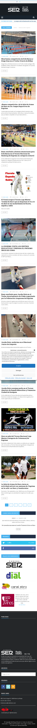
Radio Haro (5, 56)
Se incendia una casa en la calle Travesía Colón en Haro (18, 525)
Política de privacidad (20, 378)
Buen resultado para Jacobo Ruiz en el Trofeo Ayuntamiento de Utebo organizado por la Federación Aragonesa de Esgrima (18, 296)
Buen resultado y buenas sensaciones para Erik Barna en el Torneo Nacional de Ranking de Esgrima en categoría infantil (18, 154)
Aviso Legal (29, 378)
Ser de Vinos (22, 604)
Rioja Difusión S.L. (18, 722)
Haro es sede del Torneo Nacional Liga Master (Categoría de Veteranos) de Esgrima (16, 438)
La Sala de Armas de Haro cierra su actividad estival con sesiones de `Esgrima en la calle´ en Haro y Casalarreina (18, 486)
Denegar (18, 370)
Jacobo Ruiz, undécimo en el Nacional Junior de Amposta (16, 343)
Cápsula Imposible (22, 725)
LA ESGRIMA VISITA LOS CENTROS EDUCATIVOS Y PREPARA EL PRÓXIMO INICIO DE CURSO (16, 248)
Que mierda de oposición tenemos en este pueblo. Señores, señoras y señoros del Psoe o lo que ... (18, 521)
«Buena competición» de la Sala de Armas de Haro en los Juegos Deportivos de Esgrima (17, 106)
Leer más (4, 70)
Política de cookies (9, 378)
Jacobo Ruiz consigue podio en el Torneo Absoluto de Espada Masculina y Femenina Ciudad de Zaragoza (18, 390)
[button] (34, 350)
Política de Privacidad (14, 723)
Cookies (29, 723)
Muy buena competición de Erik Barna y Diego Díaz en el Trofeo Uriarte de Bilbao (17, 60)
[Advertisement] (18, 633)
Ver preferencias (18, 375)
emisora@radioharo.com (9, 703)
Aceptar (18, 366)
